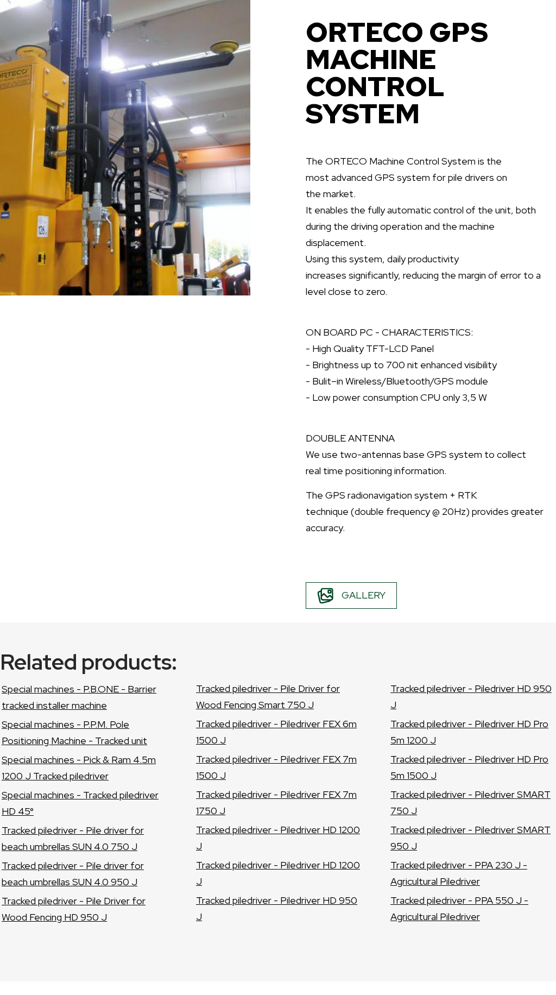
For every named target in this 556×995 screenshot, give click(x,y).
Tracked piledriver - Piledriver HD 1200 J (278, 837)
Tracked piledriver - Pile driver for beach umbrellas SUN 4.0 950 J (73, 873)
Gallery (364, 595)
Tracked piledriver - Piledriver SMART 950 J (470, 837)
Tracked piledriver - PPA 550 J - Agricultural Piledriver (459, 908)
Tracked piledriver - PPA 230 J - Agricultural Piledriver (458, 873)
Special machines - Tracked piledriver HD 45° (80, 803)
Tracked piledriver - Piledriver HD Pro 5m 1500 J (469, 767)
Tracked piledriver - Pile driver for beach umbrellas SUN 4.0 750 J (73, 838)
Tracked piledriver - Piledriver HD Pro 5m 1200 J (469, 731)
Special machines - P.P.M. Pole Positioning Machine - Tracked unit (74, 732)
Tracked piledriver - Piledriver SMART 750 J (470, 802)
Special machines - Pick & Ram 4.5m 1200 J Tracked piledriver (79, 767)
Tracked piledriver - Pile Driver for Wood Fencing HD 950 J (74, 909)
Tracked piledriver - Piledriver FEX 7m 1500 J (276, 767)
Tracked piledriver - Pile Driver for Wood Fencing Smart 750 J (268, 696)
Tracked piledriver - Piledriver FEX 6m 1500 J (276, 731)
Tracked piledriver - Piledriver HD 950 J (276, 908)
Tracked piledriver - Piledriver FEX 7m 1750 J (276, 802)
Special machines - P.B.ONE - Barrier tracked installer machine (79, 697)
